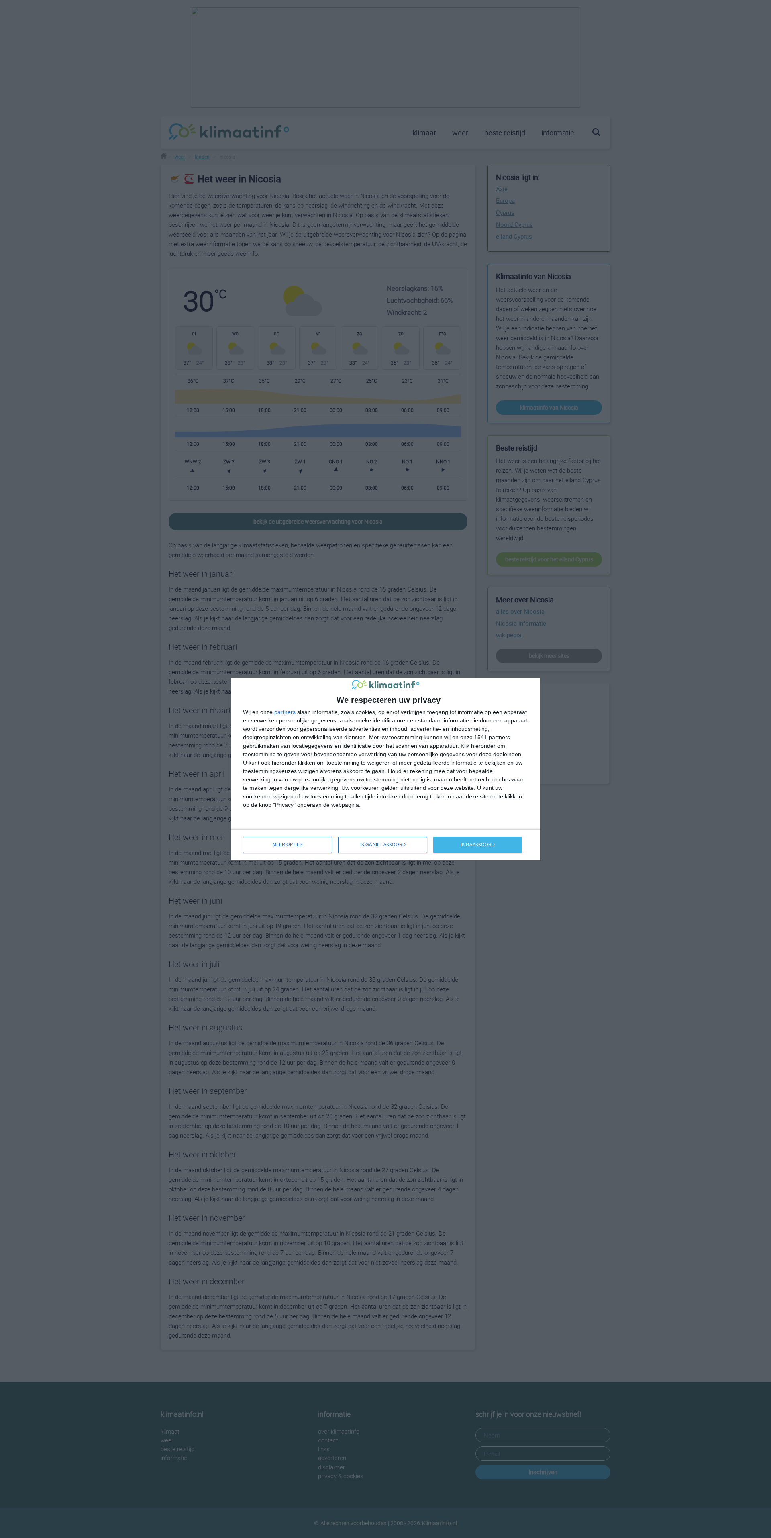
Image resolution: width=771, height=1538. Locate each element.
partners (285, 712)
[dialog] (385, 769)
